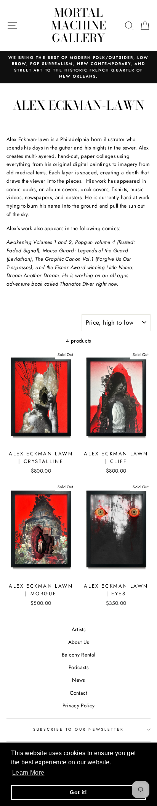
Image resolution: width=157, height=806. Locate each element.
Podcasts (78, 667)
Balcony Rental (79, 654)
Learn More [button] (28, 772)
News (78, 680)
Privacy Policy (78, 705)
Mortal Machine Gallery (78, 25)
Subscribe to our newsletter (78, 729)
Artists (78, 629)
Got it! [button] (78, 792)
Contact (78, 693)
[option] (78, 67)
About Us (78, 642)
